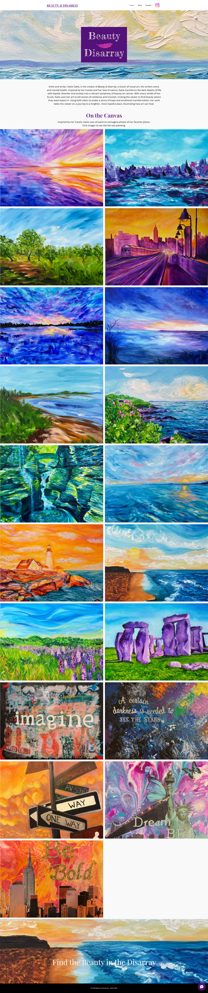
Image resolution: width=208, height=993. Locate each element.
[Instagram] (157, 5)
